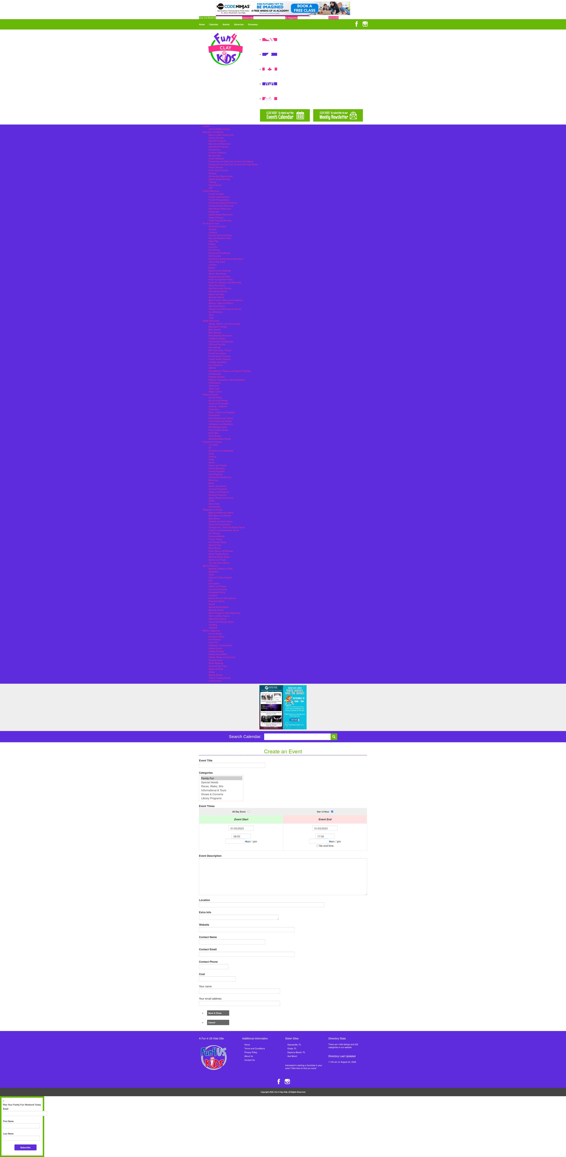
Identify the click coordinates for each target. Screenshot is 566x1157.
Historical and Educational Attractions (226, 258)
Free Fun (213, 247)
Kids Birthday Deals (218, 427)
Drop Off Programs (217, 140)
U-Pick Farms (215, 680)
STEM (211, 500)
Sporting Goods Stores (219, 556)
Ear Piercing (214, 533)
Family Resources (211, 190)
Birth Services (215, 332)
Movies (212, 267)
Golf (210, 580)
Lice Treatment (216, 365)
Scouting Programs (217, 494)
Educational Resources (219, 143)
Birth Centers (215, 329)
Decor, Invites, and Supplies (222, 412)
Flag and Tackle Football (220, 577)
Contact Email (208, 949)
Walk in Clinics (215, 391)
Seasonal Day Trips (218, 666)
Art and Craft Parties (218, 400)
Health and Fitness (217, 586)
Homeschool (214, 149)
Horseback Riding (217, 592)
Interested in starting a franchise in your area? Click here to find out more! (303, 1067)
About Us (248, 1056)
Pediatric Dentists (217, 376)
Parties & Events (210, 394)
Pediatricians (215, 382)
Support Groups (216, 217)
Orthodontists (215, 373)
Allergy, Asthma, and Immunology (224, 323)
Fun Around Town (211, 223)
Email (5, 1108)
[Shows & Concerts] (221, 794)
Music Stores (215, 547)
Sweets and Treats (217, 559)
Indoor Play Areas (217, 261)
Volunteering (214, 506)
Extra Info (205, 912)
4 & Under (213, 444)
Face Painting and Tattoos (221, 418)
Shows (212, 671)
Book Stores (214, 518)
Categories (206, 773)
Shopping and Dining (212, 509)
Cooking (212, 456)
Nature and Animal (217, 486)
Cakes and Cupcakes (218, 403)
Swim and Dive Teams (219, 615)
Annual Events (215, 633)
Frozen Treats (215, 539)
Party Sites (214, 432)
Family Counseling (217, 353)
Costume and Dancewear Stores (224, 530)
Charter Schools (216, 137)
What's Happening (211, 630)
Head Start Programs (218, 146)
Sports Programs (210, 565)
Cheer (211, 574)
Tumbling (213, 624)
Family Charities (216, 193)
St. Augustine (291, 17)
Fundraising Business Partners (223, 202)
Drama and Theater (218, 465)
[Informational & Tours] (221, 790)
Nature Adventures (217, 273)
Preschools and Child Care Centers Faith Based (231, 161)
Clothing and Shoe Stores (220, 521)
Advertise (239, 24)
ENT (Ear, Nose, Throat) (220, 350)
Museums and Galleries (220, 270)
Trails (211, 317)
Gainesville (333, 17)
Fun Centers (214, 249)
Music (211, 483)
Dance (212, 462)
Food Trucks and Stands (220, 421)
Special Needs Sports (219, 606)
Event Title (205, 760)
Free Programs (216, 474)
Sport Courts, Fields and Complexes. (226, 300)
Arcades (212, 229)
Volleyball (213, 627)
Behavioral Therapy (218, 326)
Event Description (210, 856)
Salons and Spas (216, 294)
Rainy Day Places (217, 285)
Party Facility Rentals (218, 429)
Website (204, 925)
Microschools (215, 155)
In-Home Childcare (217, 152)
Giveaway (253, 24)
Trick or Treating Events (220, 677)
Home (202, 24)
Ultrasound (214, 385)
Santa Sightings (216, 663)
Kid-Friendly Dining (217, 542)
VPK (211, 187)
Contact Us (249, 1059)
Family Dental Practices (220, 356)
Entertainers (214, 415)
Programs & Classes (212, 441)
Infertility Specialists (218, 362)
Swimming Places (217, 306)
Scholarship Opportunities (221, 176)
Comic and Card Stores (219, 524)
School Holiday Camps (219, 128)
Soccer (212, 604)
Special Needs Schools (219, 179)
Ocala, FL (292, 1048)
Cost (202, 974)
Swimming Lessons (218, 618)
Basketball (213, 571)
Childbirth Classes (217, 338)
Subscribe (25, 1147)
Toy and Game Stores (219, 562)
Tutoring (212, 182)
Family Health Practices (220, 359)
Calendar (213, 24)
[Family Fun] (221, 778)
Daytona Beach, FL (296, 1052)
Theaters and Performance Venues (225, 308)
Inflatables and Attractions (221, 424)
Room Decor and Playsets (221, 550)
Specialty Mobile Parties (220, 438)
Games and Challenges (220, 252)
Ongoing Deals (215, 660)
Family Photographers (219, 199)
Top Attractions (216, 311)
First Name (8, 1121)
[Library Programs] (221, 798)
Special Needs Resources (221, 214)
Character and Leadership (221, 450)
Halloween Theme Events (220, 645)
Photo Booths (215, 435)
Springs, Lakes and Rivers (221, 303)
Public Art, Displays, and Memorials (225, 282)
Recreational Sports (218, 291)
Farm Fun (213, 642)
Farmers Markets (217, 536)
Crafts (211, 459)
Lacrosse (213, 595)
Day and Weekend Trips (220, 238)
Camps (206, 126)
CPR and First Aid (217, 344)
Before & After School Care (221, 134)
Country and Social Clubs (220, 235)
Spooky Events (215, 674)
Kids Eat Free (215, 545)
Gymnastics (214, 583)
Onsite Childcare (216, 158)
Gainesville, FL (294, 1044)
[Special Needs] (221, 782)
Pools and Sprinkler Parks (221, 279)
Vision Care (214, 388)
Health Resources (211, 320)
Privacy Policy (250, 1052)
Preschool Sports (216, 601)
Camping (213, 232)
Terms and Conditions (254, 1048)
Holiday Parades (216, 651)
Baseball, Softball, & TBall (220, 568)
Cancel (211, 1022)
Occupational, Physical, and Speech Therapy (229, 370)
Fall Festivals (215, 639)
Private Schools (216, 167)
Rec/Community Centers (220, 288)
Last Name (8, 1133)
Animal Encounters (217, 226)
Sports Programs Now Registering (224, 612)
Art (210, 447)
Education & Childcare (213, 131)
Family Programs (216, 471)
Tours (211, 314)
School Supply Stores (218, 553)
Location (204, 900)
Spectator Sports (216, 297)
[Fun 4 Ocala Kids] (225, 48)
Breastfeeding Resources (220, 335)
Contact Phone (208, 962)
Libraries (213, 264)
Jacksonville (247, 17)
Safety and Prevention (219, 491)
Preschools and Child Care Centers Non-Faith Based (233, 164)
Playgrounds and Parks (219, 276)
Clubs (211, 453)
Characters (214, 409)
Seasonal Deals (216, 668)
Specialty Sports (216, 609)
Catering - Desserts (218, 406)
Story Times (214, 503)
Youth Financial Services (220, 220)
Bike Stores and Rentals (220, 515)
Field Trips (213, 241)
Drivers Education (217, 468)
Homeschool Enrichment (220, 477)
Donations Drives (216, 636)
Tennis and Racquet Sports (221, 621)
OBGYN (212, 367)
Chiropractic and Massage (221, 341)
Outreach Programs (218, 488)
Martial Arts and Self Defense (222, 598)
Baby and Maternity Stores (221, 512)
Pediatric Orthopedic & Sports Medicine (227, 379)
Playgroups (214, 211)
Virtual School (215, 185)
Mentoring (213, 480)
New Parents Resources (220, 208)
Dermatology (215, 347)
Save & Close (215, 1013)
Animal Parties (215, 397)
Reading (212, 173)
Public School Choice (218, 170)
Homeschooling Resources (221, 205)
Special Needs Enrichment (221, 497)
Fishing (212, 244)
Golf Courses (215, 255)
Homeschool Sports (218, 589)
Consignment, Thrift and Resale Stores (227, 527)
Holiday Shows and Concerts (222, 657)
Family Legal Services (219, 196)
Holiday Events (215, 648)
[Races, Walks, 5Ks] (221, 786)
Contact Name (208, 937)
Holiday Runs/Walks (218, 654)
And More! (292, 1056)
